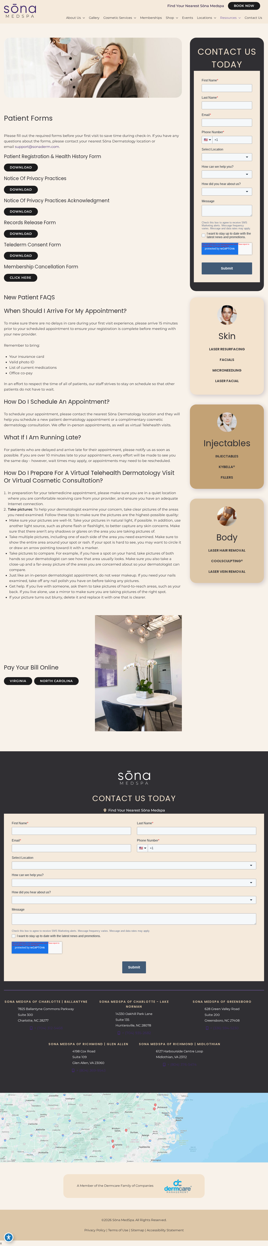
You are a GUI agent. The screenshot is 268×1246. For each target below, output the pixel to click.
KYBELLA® (227, 466)
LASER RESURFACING (227, 349)
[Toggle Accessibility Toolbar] (8, 1237)
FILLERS (227, 477)
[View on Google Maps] (134, 1128)
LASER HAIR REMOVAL (226, 550)
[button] (244, 6)
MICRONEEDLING (227, 370)
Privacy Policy (95, 1230)
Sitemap (137, 1230)
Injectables (226, 456)
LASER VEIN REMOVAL (227, 571)
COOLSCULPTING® (227, 560)
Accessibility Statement (165, 1230)
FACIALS (227, 359)
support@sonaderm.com (37, 147)
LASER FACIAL (227, 380)
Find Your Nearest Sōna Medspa (195, 6)
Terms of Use (118, 1230)
